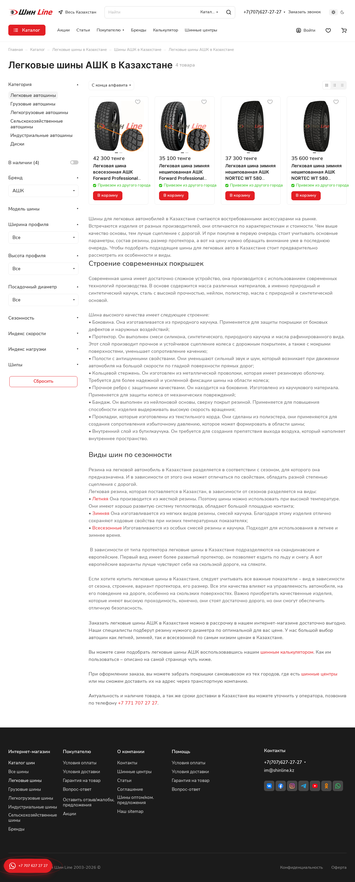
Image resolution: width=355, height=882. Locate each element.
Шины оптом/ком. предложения (135, 800)
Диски (17, 144)
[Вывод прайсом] (342, 85)
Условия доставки (81, 772)
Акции (69, 814)
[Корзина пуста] (344, 30)
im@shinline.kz (279, 770)
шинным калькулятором (286, 652)
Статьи (124, 781)
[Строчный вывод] (334, 85)
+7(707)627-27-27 (262, 12)
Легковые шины (25, 781)
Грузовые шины (24, 789)
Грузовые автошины (32, 104)
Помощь (181, 751)
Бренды (16, 829)
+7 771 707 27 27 (137, 703)
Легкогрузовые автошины (39, 112)
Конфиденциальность (301, 867)
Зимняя (100, 513)
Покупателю (77, 751)
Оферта (339, 867)
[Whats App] (338, 786)
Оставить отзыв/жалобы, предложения (88, 802)
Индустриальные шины (32, 807)
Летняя (100, 499)
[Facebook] (280, 786)
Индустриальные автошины (41, 135)
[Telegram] (303, 786)
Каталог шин (21, 763)
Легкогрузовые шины (30, 798)
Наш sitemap (130, 811)
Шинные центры (134, 772)
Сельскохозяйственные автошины (36, 124)
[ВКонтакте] (269, 786)
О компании (130, 751)
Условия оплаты (79, 763)
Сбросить (43, 381)
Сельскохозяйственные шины (32, 818)
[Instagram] (292, 786)
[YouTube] (315, 786)
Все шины (18, 772)
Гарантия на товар (82, 781)
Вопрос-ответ (77, 789)
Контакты (127, 763)
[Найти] (228, 12)
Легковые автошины (33, 95)
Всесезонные (107, 528)
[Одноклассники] (326, 786)
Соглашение (130, 789)
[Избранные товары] (328, 30)
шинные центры (319, 674)
